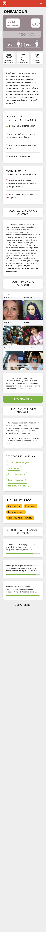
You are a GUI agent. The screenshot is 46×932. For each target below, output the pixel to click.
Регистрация (21, 399)
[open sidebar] (40, 3)
